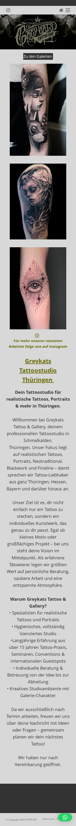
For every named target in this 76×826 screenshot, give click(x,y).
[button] (65, 817)
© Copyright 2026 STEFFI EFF (21, 819)
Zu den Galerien (38, 56)
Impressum (48, 819)
